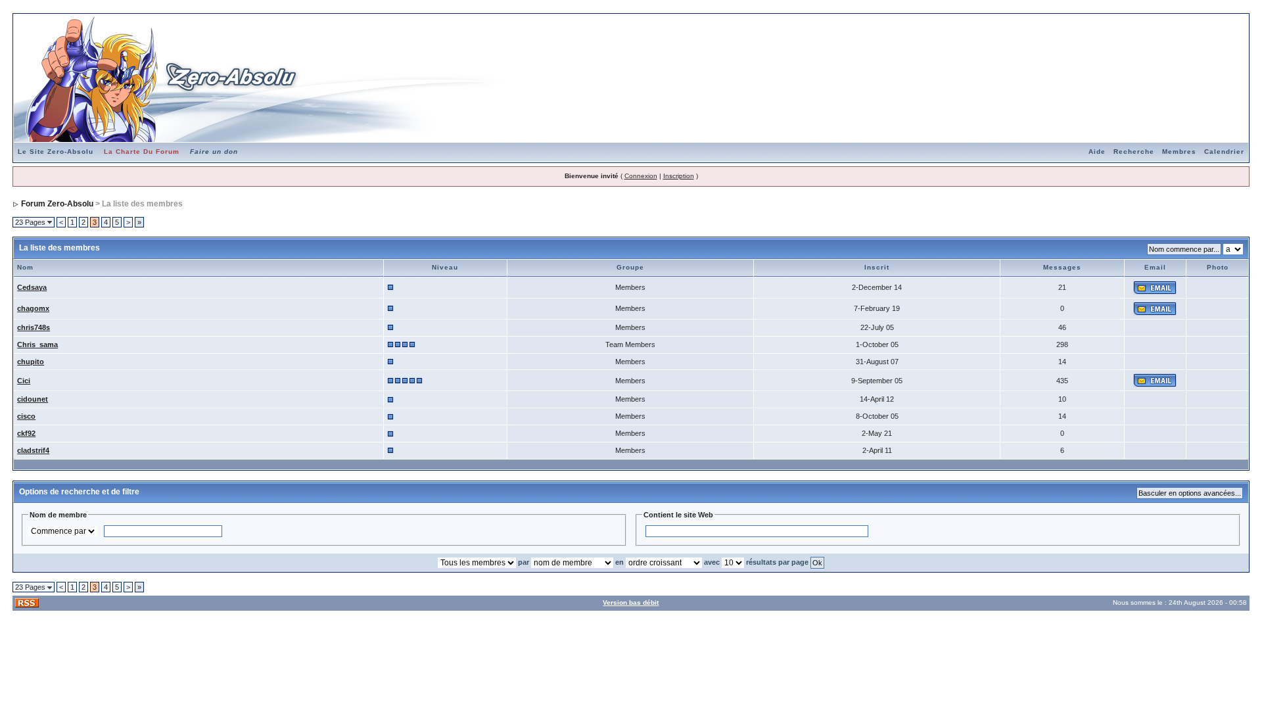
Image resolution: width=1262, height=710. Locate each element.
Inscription (678, 175)
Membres (1179, 151)
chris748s (33, 327)
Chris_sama (37, 344)
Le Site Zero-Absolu (55, 151)
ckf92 (26, 433)
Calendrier (1224, 151)
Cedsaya (32, 287)
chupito (30, 362)
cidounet (32, 399)
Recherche (1133, 151)
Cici (23, 381)
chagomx (33, 308)
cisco (26, 416)
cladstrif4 (33, 450)
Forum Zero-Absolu (57, 203)
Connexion (640, 175)
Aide (1097, 151)
